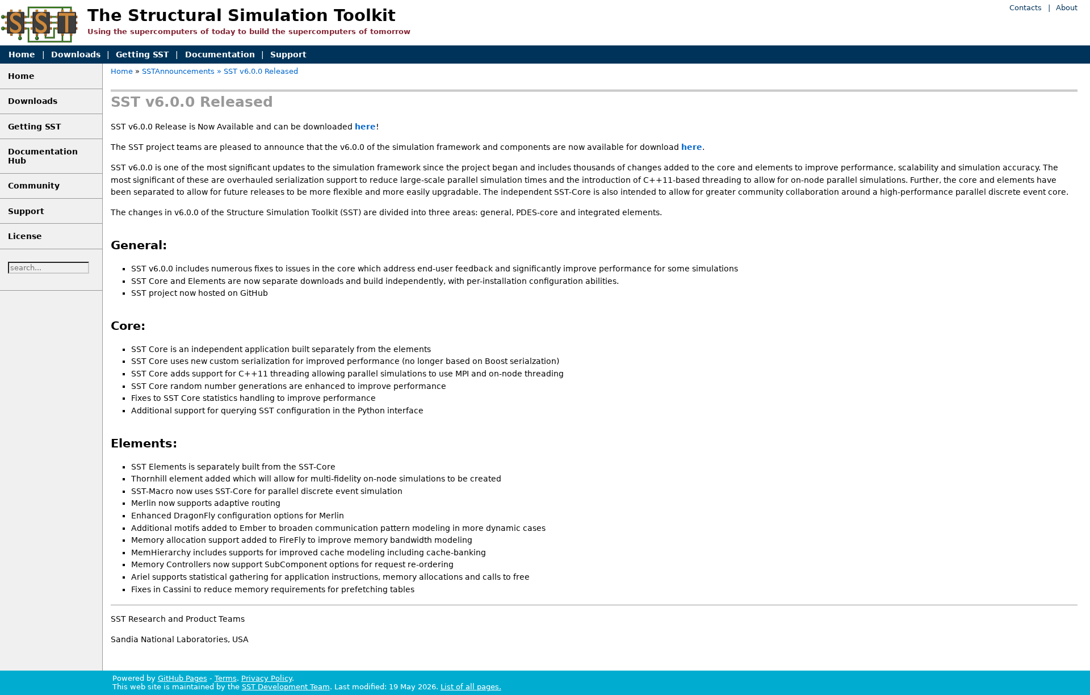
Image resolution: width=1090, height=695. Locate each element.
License (25, 236)
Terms (226, 678)
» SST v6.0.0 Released (257, 71)
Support (288, 54)
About (1067, 7)
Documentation (220, 54)
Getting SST (142, 54)
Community (34, 185)
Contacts (1025, 7)
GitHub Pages (182, 678)
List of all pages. (471, 687)
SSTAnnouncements (178, 71)
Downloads (75, 54)
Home (22, 54)
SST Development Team (286, 687)
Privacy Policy (266, 678)
